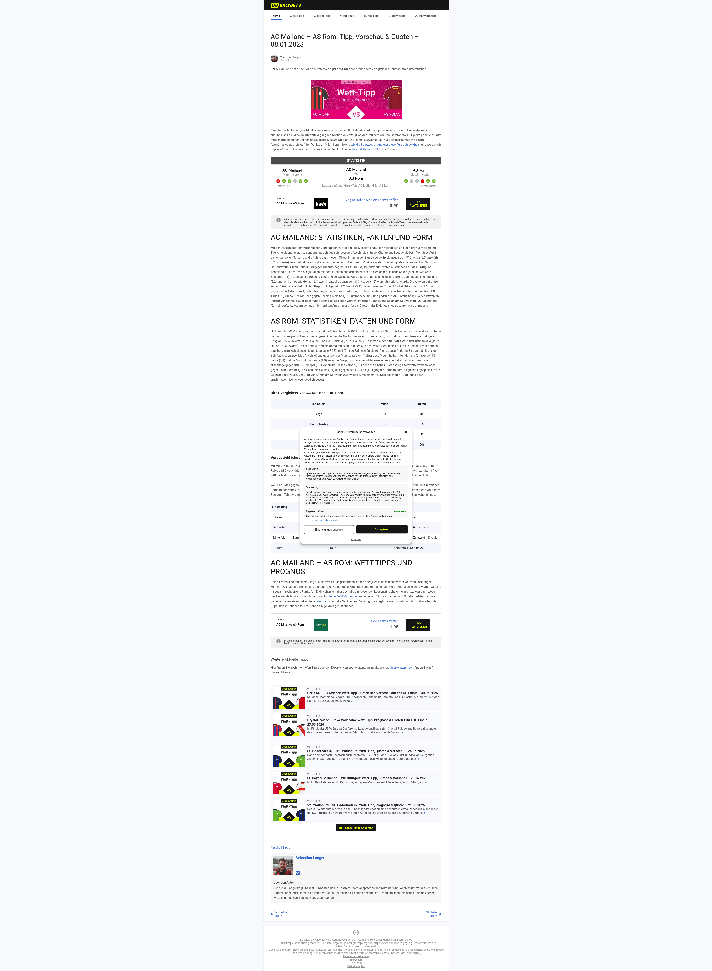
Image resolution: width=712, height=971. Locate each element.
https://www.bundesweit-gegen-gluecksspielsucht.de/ (405, 943)
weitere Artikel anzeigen (356, 827)
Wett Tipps (297, 16)
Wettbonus (347, 16)
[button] (406, 432)
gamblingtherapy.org (355, 943)
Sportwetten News (402, 667)
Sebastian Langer (310, 858)
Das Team (356, 963)
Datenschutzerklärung (356, 956)
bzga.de (337, 943)
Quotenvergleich (425, 16)
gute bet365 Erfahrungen (342, 596)
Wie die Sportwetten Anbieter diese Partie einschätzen (386, 144)
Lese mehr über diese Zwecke (324, 520)
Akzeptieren (382, 529)
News (276, 16)
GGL (417, 953)
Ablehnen (356, 539)
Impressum (356, 959)
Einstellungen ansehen (329, 529)
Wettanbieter (322, 16)
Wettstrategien (356, 966)
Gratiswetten (396, 16)
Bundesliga (371, 16)
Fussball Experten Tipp (366, 149)
